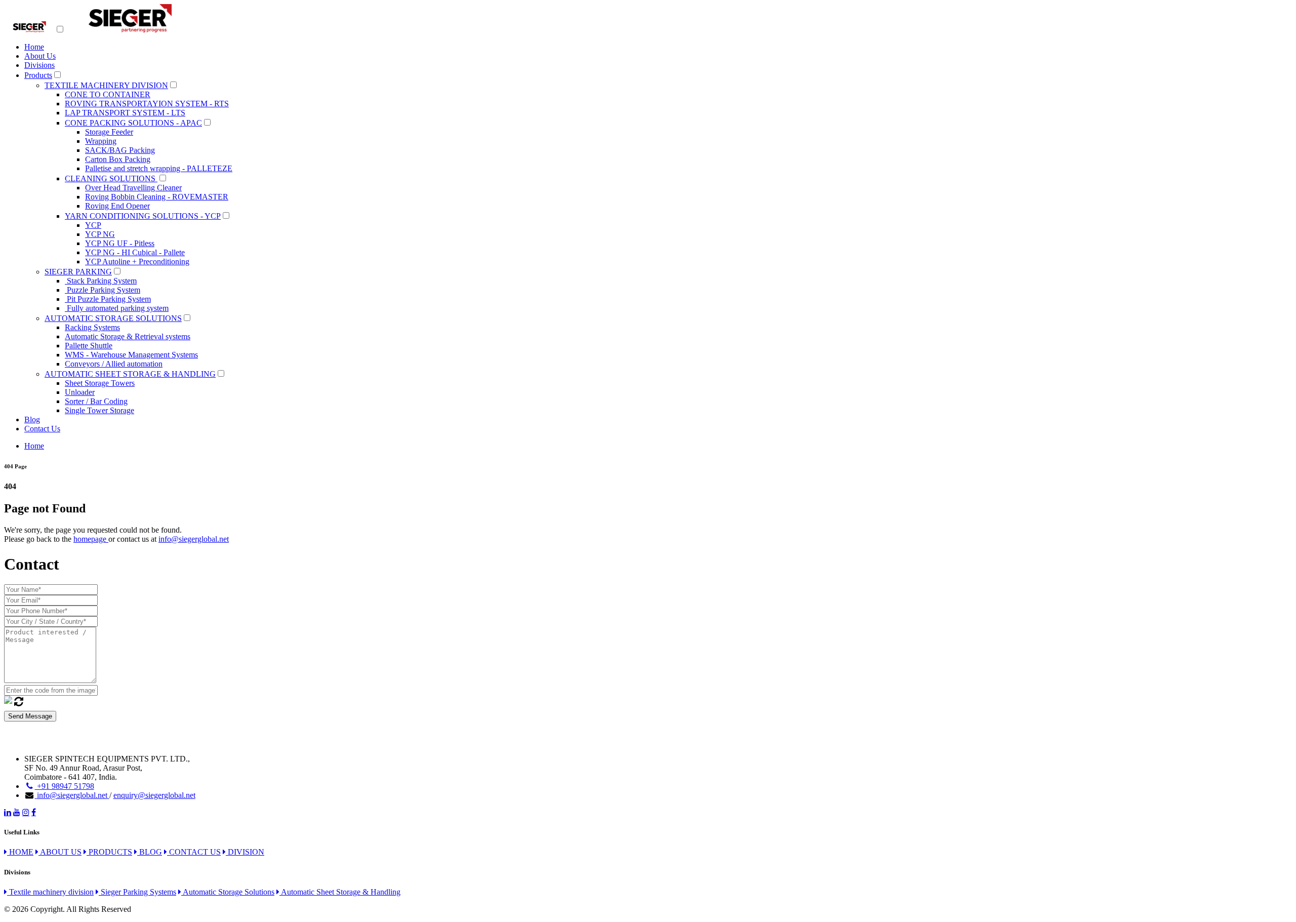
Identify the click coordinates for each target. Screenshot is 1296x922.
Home (34, 47)
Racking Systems (92, 327)
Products (38, 75)
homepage (90, 539)
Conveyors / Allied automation (114, 363)
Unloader (80, 392)
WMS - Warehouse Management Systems (131, 354)
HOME (20, 852)
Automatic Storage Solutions (227, 892)
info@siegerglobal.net (193, 539)
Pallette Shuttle (88, 345)
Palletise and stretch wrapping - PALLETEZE (158, 168)
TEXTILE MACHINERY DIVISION (106, 85)
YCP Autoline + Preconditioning (137, 261)
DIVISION (245, 852)
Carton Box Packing (117, 159)
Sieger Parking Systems (137, 892)
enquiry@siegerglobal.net (154, 795)
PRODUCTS (109, 852)
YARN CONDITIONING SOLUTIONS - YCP (143, 216)
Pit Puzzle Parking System (108, 299)
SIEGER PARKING (78, 271)
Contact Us (42, 428)
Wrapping (100, 141)
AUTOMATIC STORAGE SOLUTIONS (113, 318)
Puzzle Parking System (102, 290)
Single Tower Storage (99, 410)
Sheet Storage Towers (100, 383)
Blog (32, 419)
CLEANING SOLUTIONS (111, 178)
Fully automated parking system (117, 308)
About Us (40, 56)
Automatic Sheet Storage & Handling (339, 892)
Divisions (39, 65)
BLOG (149, 852)
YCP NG (100, 234)
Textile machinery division (50, 892)
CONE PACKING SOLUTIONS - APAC (133, 122)
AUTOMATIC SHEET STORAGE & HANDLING (130, 374)
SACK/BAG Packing (120, 150)
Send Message (30, 716)
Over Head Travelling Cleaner (133, 187)
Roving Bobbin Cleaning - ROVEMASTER (156, 196)
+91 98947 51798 (64, 786)
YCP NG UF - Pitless (119, 243)
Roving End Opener (117, 206)
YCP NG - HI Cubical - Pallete (135, 252)
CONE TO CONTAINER (107, 94)
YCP (93, 225)
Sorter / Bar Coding (96, 401)
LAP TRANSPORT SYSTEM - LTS (125, 112)
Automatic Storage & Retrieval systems (127, 336)
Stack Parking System (101, 280)
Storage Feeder (109, 132)
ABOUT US (60, 852)
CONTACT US (194, 852)
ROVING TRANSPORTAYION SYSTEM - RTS (147, 103)
